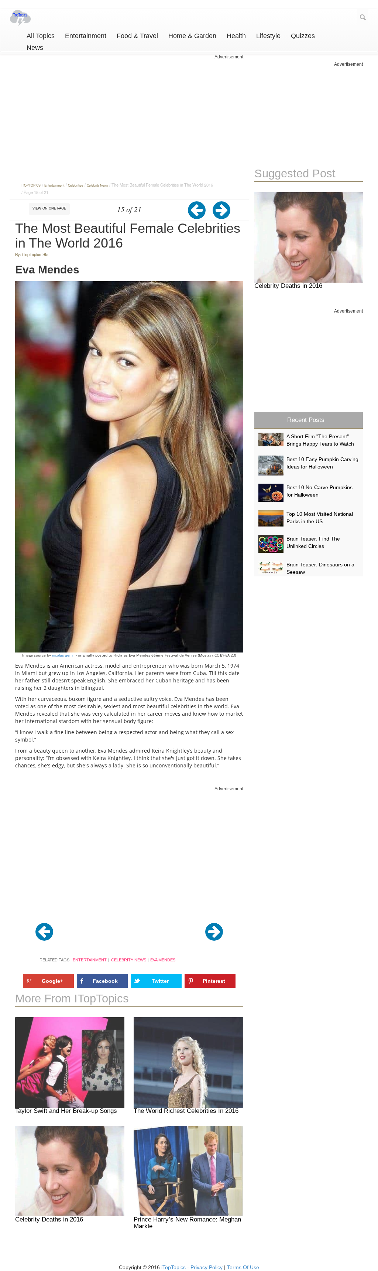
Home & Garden (192, 36)
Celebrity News (128, 960)
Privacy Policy (206, 1267)
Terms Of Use (243, 1267)
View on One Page (49, 208)
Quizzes (303, 36)
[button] (200, 216)
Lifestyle (268, 36)
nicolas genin (63, 655)
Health (236, 36)
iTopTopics (173, 1267)
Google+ (52, 981)
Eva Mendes (162, 960)
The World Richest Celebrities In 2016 (186, 1110)
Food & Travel (137, 36)
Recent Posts (305, 419)
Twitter (160, 981)
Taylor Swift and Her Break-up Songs (66, 1110)
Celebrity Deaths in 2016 (49, 1219)
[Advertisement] (129, 112)
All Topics (41, 36)
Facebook (105, 981)
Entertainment (85, 36)
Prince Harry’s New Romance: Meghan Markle (187, 1223)
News (35, 47)
